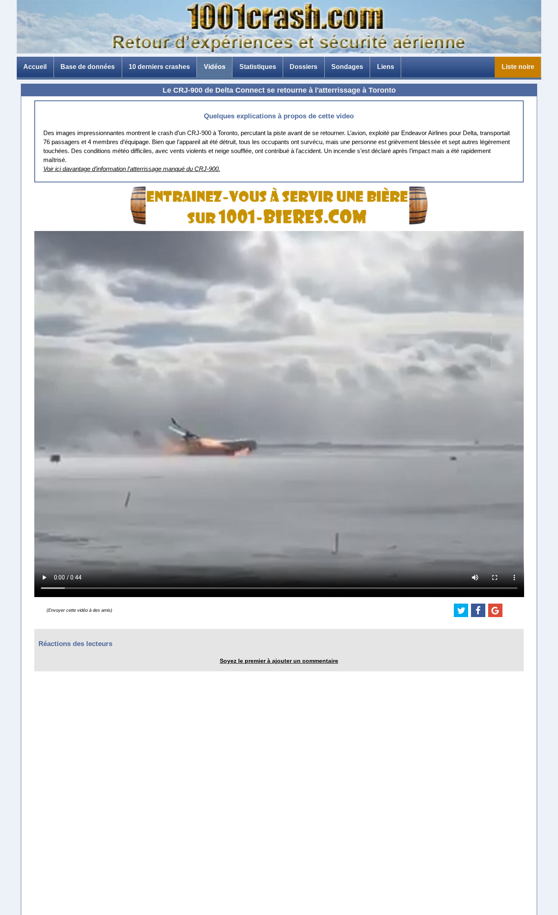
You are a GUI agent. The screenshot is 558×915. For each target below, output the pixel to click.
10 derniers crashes (159, 66)
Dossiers (303, 66)
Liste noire (518, 66)
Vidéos (214, 66)
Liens (385, 66)
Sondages (347, 66)
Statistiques (257, 66)
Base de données (87, 66)
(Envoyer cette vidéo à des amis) (79, 610)
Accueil (35, 66)
